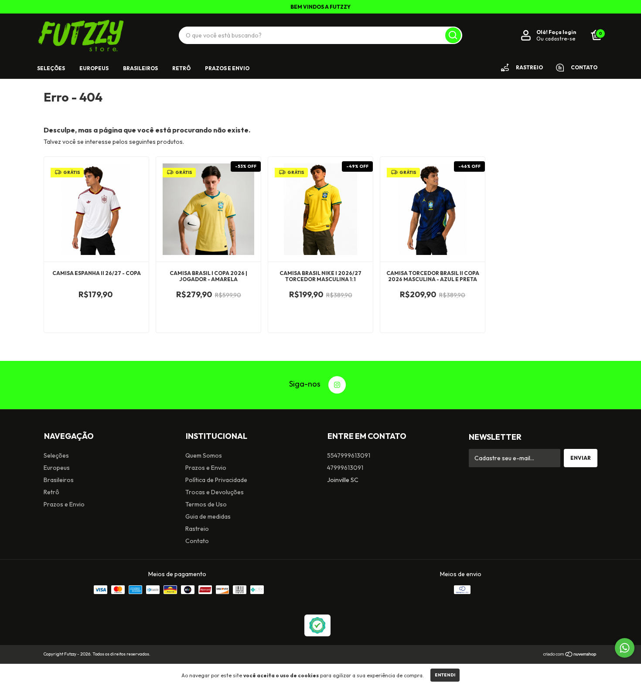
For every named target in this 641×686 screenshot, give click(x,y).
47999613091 (345, 468)
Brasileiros (140, 68)
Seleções (51, 68)
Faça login (562, 32)
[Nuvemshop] (570, 655)
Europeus (94, 68)
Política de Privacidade (216, 480)
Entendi (445, 675)
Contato (197, 541)
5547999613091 (348, 455)
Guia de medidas (208, 516)
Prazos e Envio (227, 68)
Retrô (181, 68)
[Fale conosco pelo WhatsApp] (624, 648)
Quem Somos (203, 455)
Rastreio (197, 529)
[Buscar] (453, 35)
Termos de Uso (206, 504)
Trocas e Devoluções (214, 492)
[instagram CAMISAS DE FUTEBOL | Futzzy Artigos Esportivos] (337, 385)
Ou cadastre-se (555, 38)
